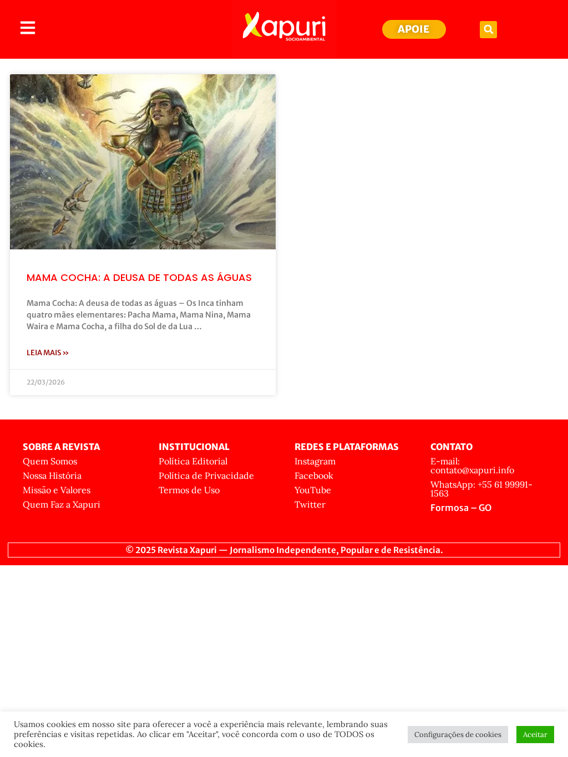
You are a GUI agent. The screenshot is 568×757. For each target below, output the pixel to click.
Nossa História (52, 475)
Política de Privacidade (206, 475)
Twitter (310, 504)
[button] (488, 29)
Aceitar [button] (535, 734)
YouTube (313, 489)
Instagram (315, 461)
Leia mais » (48, 352)
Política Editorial (193, 461)
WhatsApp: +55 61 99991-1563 (481, 489)
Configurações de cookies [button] (457, 734)
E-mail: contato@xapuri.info (472, 465)
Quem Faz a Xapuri (61, 504)
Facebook (314, 475)
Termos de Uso (189, 489)
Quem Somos (50, 461)
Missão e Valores (56, 489)
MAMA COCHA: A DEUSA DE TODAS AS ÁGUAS (139, 277)
